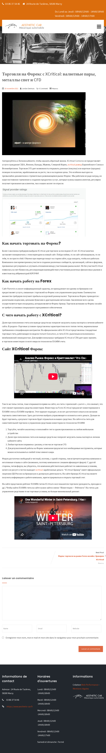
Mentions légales (81, 688)
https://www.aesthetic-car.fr (20, 706)
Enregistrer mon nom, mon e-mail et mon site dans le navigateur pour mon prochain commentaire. (52, 637)
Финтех (55, 88)
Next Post (81, 556)
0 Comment (43, 88)
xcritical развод (75, 164)
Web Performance (89, 684)
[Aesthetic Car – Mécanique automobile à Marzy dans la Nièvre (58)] (24, 26)
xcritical (39, 469)
